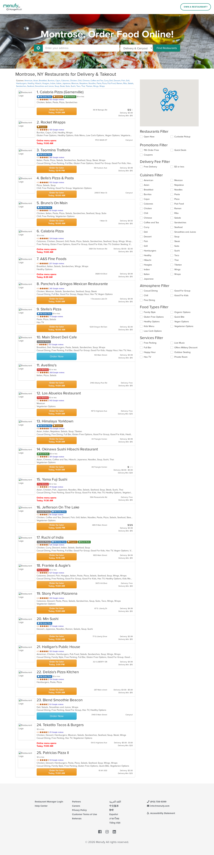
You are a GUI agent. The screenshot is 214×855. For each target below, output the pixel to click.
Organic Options (182, 312)
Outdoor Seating (182, 352)
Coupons (148, 154)
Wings (96, 86)
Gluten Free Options (154, 317)
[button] (163, 104)
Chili (80, 80)
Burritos (51, 80)
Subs (68, 86)
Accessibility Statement (162, 813)
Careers (76, 805)
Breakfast (43, 80)
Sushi (73, 86)
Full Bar (147, 347)
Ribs (125, 83)
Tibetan (89, 86)
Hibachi (38, 83)
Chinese (86, 80)
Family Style (150, 312)
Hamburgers (21, 83)
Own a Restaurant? (196, 7)
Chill (146, 295)
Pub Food (111, 83)
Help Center (41, 805)
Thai (83, 86)
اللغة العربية (115, 801)
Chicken (73, 80)
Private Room (181, 357)
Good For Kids (181, 295)
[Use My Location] (38, 48)
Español (113, 814)
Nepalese (83, 83)
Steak (62, 86)
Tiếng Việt (114, 822)
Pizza (104, 83)
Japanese (66, 83)
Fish (123, 80)
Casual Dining (151, 290)
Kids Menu (149, 326)
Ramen (119, 83)
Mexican (74, 83)
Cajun (57, 80)
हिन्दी (111, 810)
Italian (58, 83)
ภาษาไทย (114, 818)
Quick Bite (179, 317)
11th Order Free (151, 150)
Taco (78, 86)
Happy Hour (150, 352)
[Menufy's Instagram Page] (107, 832)
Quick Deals (180, 150)
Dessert (117, 80)
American (28, 80)
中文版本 (114, 805)
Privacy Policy (79, 810)
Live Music (179, 343)
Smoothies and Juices (44, 86)
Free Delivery (150, 166)
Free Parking (150, 343)
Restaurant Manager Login (49, 801)
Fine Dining (149, 300)
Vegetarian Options (183, 326)
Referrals (76, 818)
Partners (76, 801)
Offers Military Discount (185, 347)
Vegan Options (181, 321)
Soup (57, 86)
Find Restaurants (167, 48)
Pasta (99, 83)
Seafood (30, 86)
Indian (52, 83)
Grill (127, 80)
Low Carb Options (153, 331)
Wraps (102, 86)
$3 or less (179, 166)
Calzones (65, 80)
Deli (111, 80)
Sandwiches (21, 86)
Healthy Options (152, 321)
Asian (35, 80)
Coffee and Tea (97, 80)
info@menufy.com (160, 805)
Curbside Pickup (182, 136)
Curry (106, 80)
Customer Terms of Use (84, 814)
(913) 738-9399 (158, 801)
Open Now (149, 136)
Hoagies (45, 83)
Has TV (147, 357)
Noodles (92, 83)
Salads (130, 83)
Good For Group (182, 290)
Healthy (31, 83)
